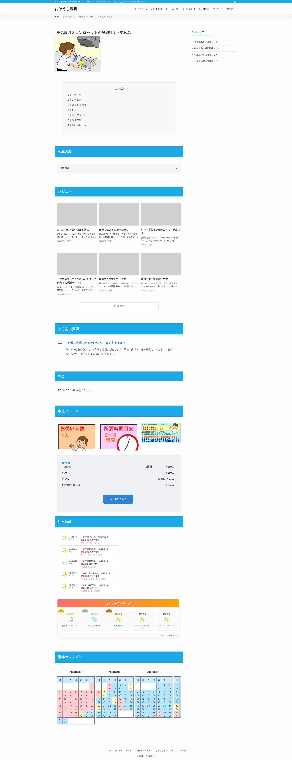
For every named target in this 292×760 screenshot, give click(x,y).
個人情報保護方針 (145, 750)
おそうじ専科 (66, 9)
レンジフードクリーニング (142, 626)
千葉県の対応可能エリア (206, 61)
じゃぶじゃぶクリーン (165, 750)
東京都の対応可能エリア (206, 42)
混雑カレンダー (80, 125)
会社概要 (119, 750)
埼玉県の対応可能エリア (206, 54)
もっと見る (119, 306)
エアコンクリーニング (166, 625)
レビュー (77, 99)
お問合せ (182, 750)
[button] (119, 343)
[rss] (235, 1)
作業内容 (77, 94)
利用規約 (130, 750)
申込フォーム (79, 115)
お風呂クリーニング (70, 625)
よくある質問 (79, 105)
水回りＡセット (94, 625)
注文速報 (77, 120)
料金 (74, 110)
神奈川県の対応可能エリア (207, 48)
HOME (108, 750)
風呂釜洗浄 (118, 625)
